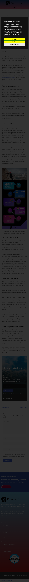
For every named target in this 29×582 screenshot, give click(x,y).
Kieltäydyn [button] (14, 41)
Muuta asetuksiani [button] (14, 44)
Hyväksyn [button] (14, 39)
